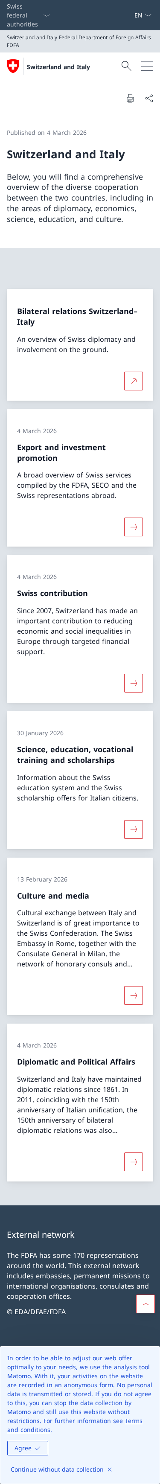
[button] (145, 1304)
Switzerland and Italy (58, 67)
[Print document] (130, 98)
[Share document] (149, 98)
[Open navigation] (147, 66)
